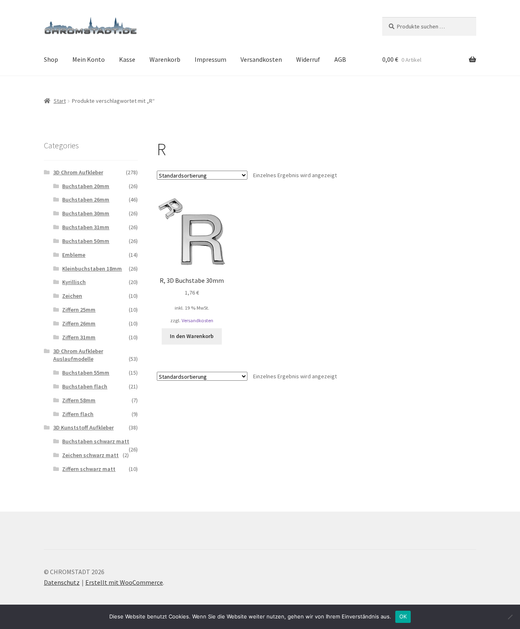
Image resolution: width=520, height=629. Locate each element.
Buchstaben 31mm (85, 227)
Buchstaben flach (84, 386)
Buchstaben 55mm (85, 372)
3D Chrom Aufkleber (78, 172)
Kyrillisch (74, 282)
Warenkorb (165, 59)
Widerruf (308, 59)
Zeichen (72, 295)
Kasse (127, 59)
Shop (51, 59)
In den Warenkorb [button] (192, 336)
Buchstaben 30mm (85, 213)
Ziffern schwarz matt (88, 469)
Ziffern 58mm (78, 400)
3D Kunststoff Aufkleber (83, 427)
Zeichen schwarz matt (90, 455)
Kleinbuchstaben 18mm (92, 268)
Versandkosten (261, 59)
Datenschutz (62, 582)
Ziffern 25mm (78, 309)
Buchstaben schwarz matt (95, 441)
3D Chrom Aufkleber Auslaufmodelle (78, 355)
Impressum (210, 59)
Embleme (73, 254)
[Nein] (510, 617)
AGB (340, 59)
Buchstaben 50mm (85, 241)
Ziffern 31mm (78, 337)
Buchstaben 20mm (85, 186)
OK (403, 616)
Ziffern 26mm (78, 323)
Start (60, 100)
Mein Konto (88, 59)
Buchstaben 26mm (85, 199)
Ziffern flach (77, 414)
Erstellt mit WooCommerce (124, 582)
